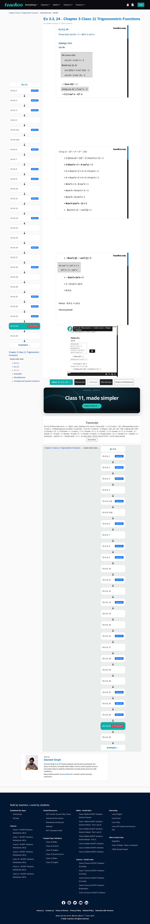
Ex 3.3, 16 (24, 247)
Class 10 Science (52, 846)
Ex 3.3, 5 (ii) (15, 140)
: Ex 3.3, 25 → (61, 382)
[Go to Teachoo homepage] (13, 5)
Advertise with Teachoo (104, 910)
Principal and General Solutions (26, 381)
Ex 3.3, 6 (24, 149)
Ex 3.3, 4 (14, 120)
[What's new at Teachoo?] (127, 4)
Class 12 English (52, 862)
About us (40, 910)
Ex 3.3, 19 (14, 277)
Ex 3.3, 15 (14, 238)
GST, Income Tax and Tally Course (58, 814)
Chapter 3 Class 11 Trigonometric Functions (23, 13)
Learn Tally (116, 822)
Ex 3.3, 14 (14, 228)
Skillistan (49, 826)
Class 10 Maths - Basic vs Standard (125, 845)
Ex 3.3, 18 (24, 267)
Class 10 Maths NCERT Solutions (91, 844)
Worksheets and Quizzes (55, 822)
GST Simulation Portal (54, 830)
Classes (44, 5)
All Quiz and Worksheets (124, 382)
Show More (92, 440)
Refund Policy (88, 910)
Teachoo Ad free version (54, 818)
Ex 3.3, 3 (24, 110)
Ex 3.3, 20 (14, 287)
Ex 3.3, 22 (24, 306)
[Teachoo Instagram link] (69, 902)
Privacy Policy (75, 910)
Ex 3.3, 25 (14, 336)
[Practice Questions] (132, 4)
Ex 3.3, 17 (14, 257)
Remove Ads (80, 382)
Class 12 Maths (51, 858)
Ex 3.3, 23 (24, 316)
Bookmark (92, 382)
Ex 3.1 (16, 363)
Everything (30, 5)
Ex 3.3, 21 (24, 297)
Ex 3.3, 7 (14, 159)
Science (67, 5)
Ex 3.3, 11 (24, 198)
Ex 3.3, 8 (24, 169)
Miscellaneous (19, 377)
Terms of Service (62, 910)
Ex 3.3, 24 (24, 326)
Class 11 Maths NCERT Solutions (91, 848)
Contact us (49, 910)
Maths (56, 5)
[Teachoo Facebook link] (64, 902)
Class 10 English (52, 850)
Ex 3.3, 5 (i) (24, 130)
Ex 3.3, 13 (24, 218)
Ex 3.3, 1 (24, 91)
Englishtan (116, 841)
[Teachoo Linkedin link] (86, 902)
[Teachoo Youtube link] (81, 902)
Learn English (117, 814)
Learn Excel (116, 818)
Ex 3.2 (16, 367)
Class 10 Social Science (55, 854)
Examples (18, 374)
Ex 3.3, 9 (24, 179)
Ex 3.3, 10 (14, 189)
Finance (79, 5)
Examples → (24, 345)
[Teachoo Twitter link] (75, 902)
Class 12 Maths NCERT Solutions (91, 852)
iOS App (16, 818)
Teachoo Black (64, 774)
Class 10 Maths (51, 842)
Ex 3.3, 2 (24, 100)
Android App (17, 814)
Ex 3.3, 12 (14, 208)
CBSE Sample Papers (120, 849)
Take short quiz (106, 382)
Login (141, 5)
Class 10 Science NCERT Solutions (92, 893)
